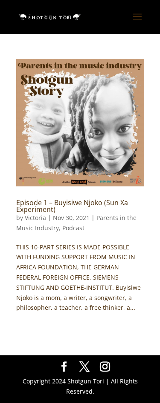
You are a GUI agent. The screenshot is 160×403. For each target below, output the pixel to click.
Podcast (73, 228)
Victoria (35, 218)
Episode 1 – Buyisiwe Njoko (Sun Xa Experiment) (72, 206)
